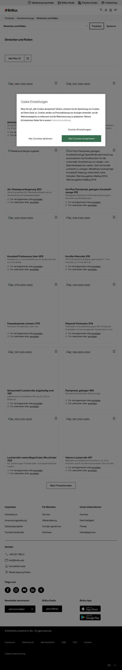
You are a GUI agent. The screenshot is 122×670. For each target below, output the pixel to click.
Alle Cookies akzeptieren (81, 138)
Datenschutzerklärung (61, 120)
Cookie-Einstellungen (79, 129)
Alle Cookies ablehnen (41, 138)
